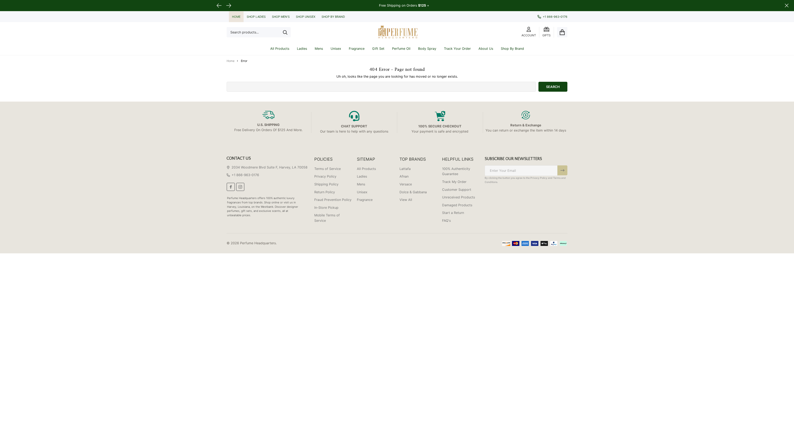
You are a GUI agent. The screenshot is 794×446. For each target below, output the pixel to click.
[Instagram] (240, 187)
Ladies (302, 48)
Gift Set (378, 48)
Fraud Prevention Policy (333, 200)
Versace (405, 184)
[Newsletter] (562, 170)
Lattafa (405, 169)
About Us (485, 48)
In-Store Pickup (326, 207)
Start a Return (453, 213)
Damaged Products (457, 205)
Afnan (404, 176)
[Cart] (562, 32)
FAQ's (446, 220)
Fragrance (357, 48)
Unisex (336, 48)
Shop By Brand (333, 16)
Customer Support (456, 189)
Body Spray (427, 48)
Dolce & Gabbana (413, 192)
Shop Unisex (305, 16)
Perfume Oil (401, 48)
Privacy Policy (325, 176)
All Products (279, 48)
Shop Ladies (256, 16)
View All (405, 200)
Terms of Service (327, 169)
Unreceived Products (458, 197)
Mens (319, 48)
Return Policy (324, 192)
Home (236, 16)
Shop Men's (281, 16)
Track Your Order (457, 48)
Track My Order (454, 182)
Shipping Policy (326, 184)
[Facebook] (231, 187)
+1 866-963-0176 (245, 175)
